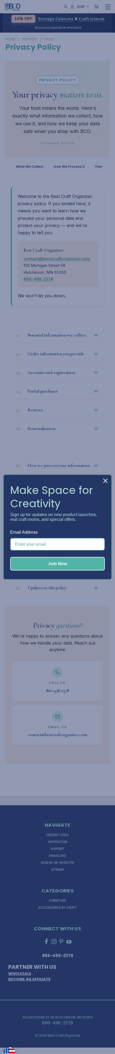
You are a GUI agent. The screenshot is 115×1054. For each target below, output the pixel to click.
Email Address (24, 532)
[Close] (105, 480)
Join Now (57, 563)
